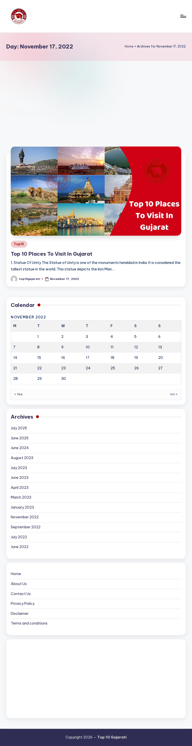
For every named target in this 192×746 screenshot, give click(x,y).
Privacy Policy (22, 603)
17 (88, 357)
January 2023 (22, 507)
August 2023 (22, 458)
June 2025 (19, 438)
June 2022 (19, 547)
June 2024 (20, 448)
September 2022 (25, 527)
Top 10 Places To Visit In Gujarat (51, 254)
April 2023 (19, 487)
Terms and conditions (29, 623)
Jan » (174, 394)
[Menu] (183, 16)
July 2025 (19, 428)
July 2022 (19, 537)
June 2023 (19, 477)
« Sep (18, 394)
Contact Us (21, 594)
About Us (19, 584)
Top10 (19, 244)
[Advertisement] (96, 98)
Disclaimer (19, 613)
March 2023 (21, 497)
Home (129, 46)
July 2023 (19, 468)
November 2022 (25, 517)
